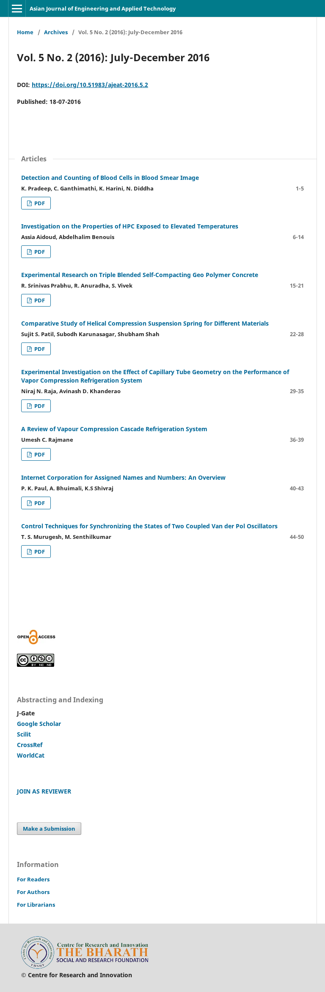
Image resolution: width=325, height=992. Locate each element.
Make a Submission (49, 828)
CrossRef (29, 745)
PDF (39, 203)
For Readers (33, 879)
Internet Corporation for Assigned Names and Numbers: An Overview (123, 477)
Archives (56, 32)
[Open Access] (36, 642)
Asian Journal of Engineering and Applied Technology (103, 8)
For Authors (33, 892)
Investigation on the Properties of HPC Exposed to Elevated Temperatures (129, 226)
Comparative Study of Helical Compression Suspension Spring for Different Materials (145, 323)
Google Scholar (39, 724)
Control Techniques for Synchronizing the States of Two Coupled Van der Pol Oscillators (149, 526)
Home (25, 32)
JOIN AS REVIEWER (44, 791)
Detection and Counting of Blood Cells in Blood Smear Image (110, 178)
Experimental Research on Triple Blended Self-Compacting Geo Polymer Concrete (139, 275)
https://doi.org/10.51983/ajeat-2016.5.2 (90, 85)
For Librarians (36, 904)
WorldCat (30, 755)
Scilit (24, 734)
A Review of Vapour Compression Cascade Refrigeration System (114, 429)
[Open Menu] (16, 8)
